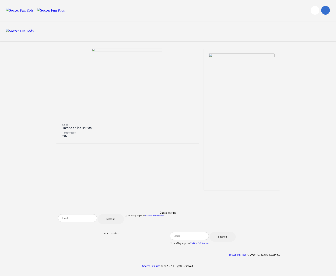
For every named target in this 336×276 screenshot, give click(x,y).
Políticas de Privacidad (154, 215)
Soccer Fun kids (237, 254)
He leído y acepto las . (146, 215)
